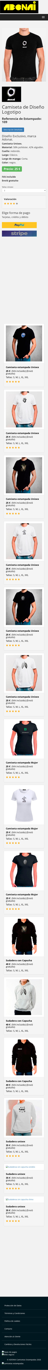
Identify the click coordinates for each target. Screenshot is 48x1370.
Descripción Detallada (13, 129)
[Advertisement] (24, 277)
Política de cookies (12, 1321)
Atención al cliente (12, 1336)
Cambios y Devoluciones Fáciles (17, 1344)
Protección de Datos (13, 1305)
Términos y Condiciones (14, 1313)
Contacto (8, 1329)
